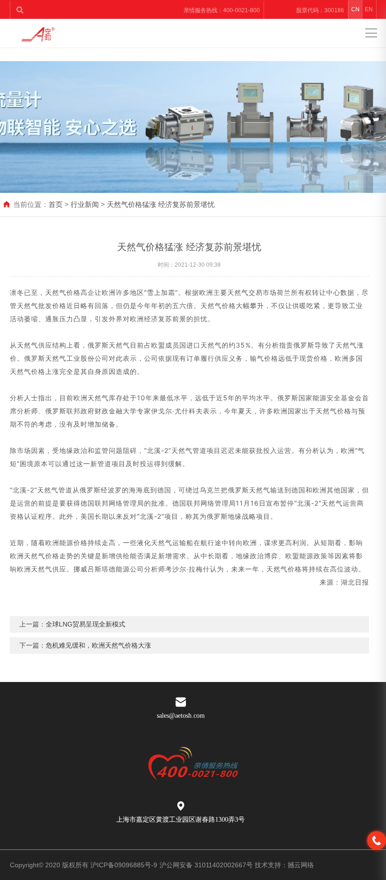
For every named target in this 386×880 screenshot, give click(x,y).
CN (355, 9)
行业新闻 (85, 204)
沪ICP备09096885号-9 (123, 865)
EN (369, 9)
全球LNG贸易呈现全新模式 (85, 624)
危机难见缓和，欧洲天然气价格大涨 (98, 645)
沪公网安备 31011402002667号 (206, 865)
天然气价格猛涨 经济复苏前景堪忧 (161, 204)
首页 (55, 204)
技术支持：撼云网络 (284, 865)
